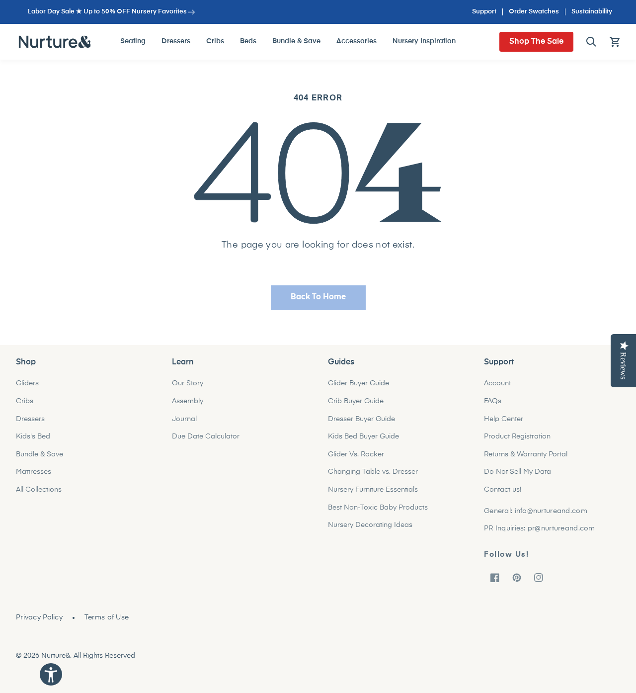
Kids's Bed (33, 436)
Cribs (24, 401)
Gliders (27, 383)
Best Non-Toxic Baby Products (378, 507)
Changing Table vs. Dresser (373, 471)
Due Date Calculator (205, 436)
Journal (184, 419)
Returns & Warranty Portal (525, 454)
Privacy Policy (39, 617)
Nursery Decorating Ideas (370, 524)
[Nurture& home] (54, 42)
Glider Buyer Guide (358, 383)
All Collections (39, 489)
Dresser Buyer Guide (361, 419)
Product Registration (517, 436)
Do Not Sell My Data (517, 471)
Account (497, 383)
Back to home (318, 297)
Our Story (187, 383)
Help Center (503, 419)
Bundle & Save (39, 454)
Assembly (187, 401)
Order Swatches (534, 11)
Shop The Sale (536, 42)
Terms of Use (106, 617)
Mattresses (33, 471)
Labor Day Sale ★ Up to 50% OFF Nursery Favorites (107, 11)
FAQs (492, 401)
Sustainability (591, 11)
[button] (591, 42)
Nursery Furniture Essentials (373, 489)
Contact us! (502, 489)
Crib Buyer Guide (356, 401)
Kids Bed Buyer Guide (363, 436)
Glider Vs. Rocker (356, 454)
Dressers (30, 419)
